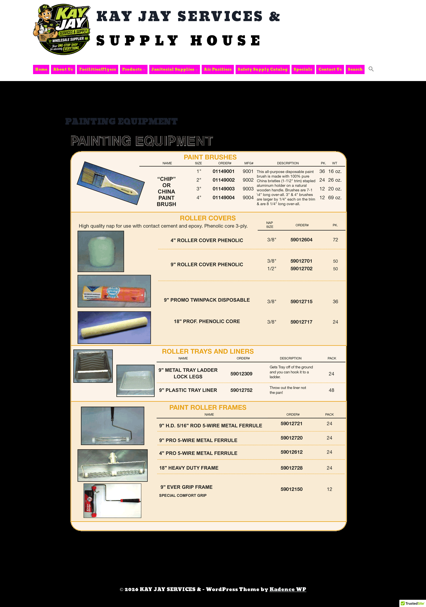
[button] (371, 69)
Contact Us (330, 69)
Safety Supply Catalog (263, 69)
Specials (303, 69)
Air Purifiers (218, 69)
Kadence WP (288, 589)
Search (355, 69)
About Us (63, 69)
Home (41, 69)
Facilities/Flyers (97, 69)
